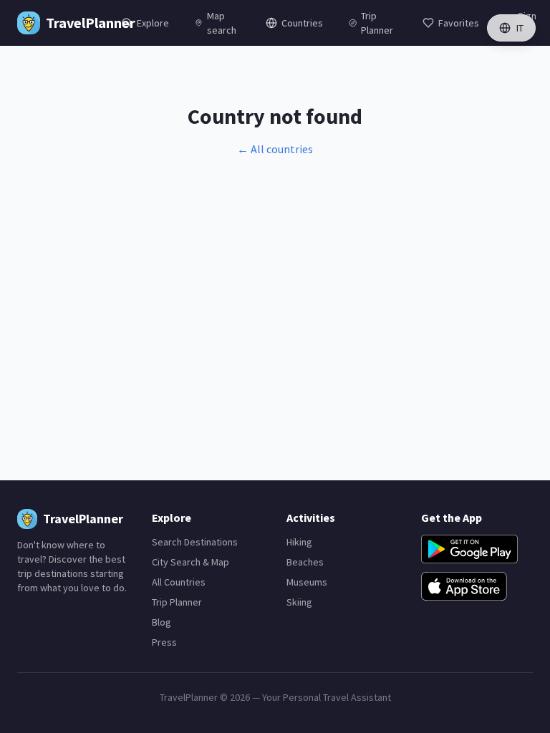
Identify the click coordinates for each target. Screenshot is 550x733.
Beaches (305, 561)
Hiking (299, 541)
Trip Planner (177, 602)
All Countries (179, 582)
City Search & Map (190, 561)
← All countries (275, 149)
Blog (161, 622)
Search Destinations (195, 541)
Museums (306, 582)
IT (520, 27)
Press (164, 642)
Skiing (299, 602)
